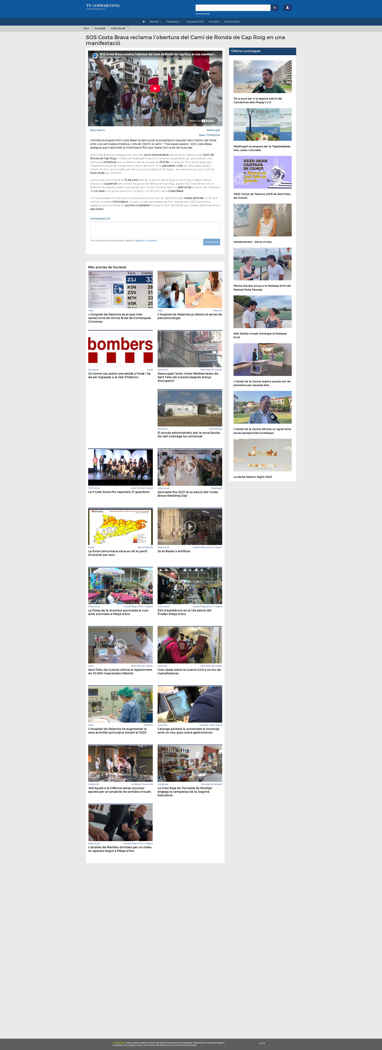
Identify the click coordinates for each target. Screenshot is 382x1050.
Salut (91, 310)
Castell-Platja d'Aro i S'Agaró (207, 547)
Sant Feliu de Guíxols (211, 369)
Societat (100, 28)
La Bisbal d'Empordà (142, 784)
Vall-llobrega (215, 429)
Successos (93, 369)
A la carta (214, 21)
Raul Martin (97, 130)
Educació (162, 429)
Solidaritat (93, 784)
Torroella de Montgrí (211, 784)
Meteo (91, 547)
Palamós (217, 310)
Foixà (150, 369)
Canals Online (231, 21)
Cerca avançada (202, 14)
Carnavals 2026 (195, 21)
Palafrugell (213, 130)
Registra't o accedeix (146, 240)
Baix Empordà (145, 547)
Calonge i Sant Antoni (211, 725)
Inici (86, 28)
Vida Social (118, 28)
